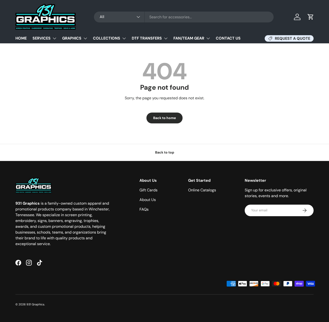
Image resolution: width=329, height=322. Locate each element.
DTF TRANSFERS (147, 38)
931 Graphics (35, 304)
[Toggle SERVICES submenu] (54, 38)
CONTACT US (228, 38)
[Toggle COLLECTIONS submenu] (124, 38)
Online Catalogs (202, 190)
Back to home (164, 118)
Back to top (164, 152)
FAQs (144, 209)
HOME (21, 38)
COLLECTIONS (106, 38)
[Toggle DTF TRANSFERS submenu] (166, 38)
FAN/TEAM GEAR (188, 38)
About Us (147, 199)
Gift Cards (148, 190)
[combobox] (184, 17)
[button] (310, 17)
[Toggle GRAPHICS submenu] (85, 38)
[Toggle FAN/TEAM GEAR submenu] (208, 38)
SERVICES (42, 38)
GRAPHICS (71, 38)
